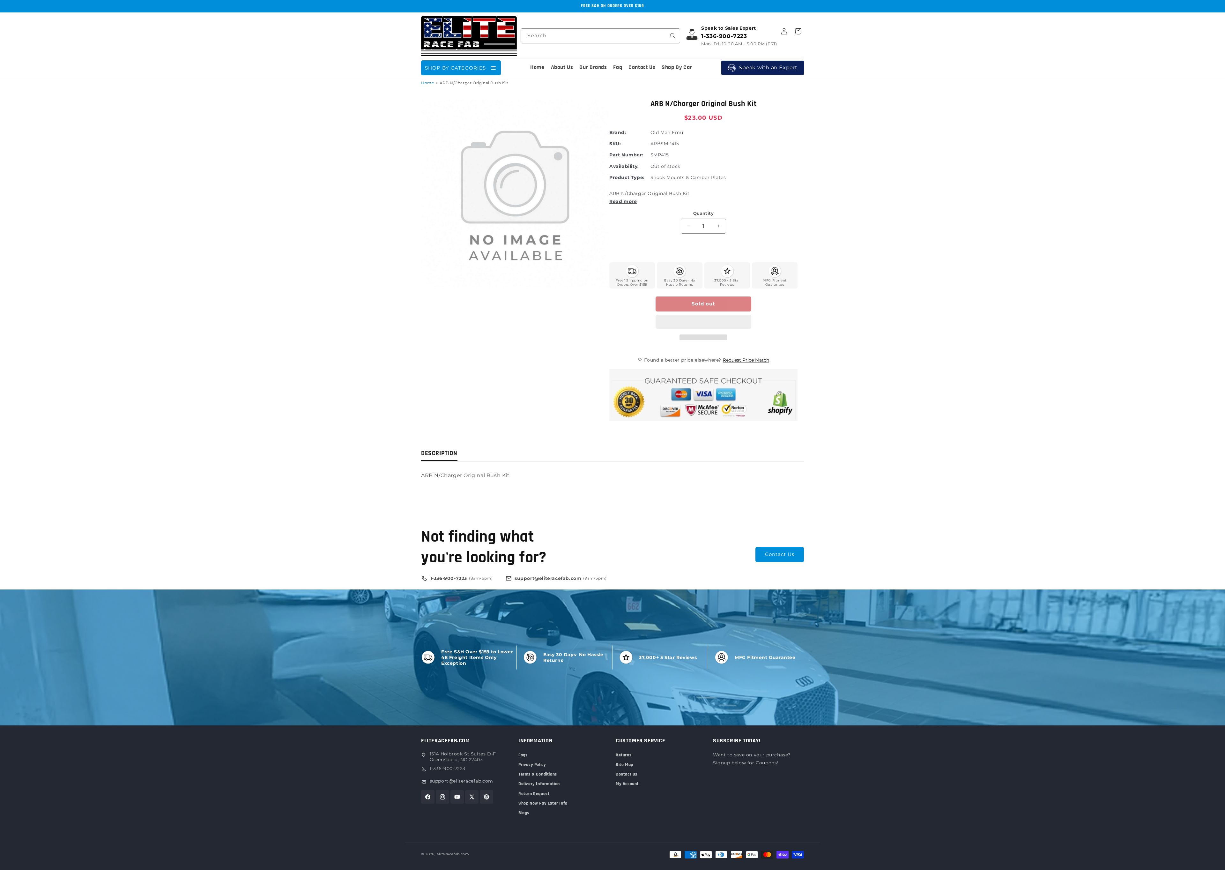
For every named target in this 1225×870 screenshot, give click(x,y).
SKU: (615, 143)
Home (427, 82)
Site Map (624, 765)
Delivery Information (539, 784)
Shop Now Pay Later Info (543, 803)
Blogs (523, 813)
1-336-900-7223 (447, 768)
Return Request (533, 794)
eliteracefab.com (453, 854)
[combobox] (600, 36)
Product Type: (627, 177)
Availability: (624, 166)
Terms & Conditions (537, 774)
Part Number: (626, 155)
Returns (623, 755)
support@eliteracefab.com (461, 781)
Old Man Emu (666, 132)
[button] (703, 322)
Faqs (522, 755)
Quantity (703, 213)
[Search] (673, 36)
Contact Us (779, 554)
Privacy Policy (532, 765)
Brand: (617, 132)
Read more (623, 201)
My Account (627, 784)
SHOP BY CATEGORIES (455, 68)
